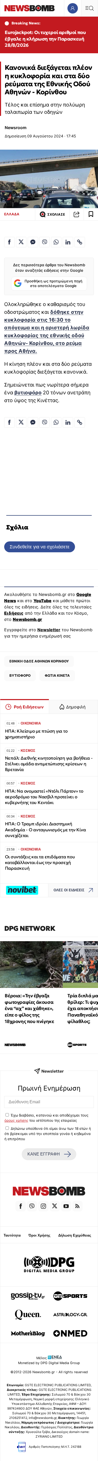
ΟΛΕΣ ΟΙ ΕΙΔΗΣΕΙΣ (69, 890)
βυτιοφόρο (28, 392)
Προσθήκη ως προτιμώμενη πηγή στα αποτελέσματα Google (53, 283)
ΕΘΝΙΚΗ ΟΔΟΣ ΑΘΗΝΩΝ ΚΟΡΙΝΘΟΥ (39, 661)
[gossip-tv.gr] (28, 1296)
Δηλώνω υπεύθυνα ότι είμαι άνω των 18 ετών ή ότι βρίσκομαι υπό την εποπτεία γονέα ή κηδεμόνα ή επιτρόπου (47, 1133)
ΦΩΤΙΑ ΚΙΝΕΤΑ (57, 675)
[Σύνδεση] (72, 8)
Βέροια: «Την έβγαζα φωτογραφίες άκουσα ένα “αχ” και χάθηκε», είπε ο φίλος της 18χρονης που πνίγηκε (29, 1008)
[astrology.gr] (70, 1315)
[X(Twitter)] (55, 1206)
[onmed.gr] (70, 1333)
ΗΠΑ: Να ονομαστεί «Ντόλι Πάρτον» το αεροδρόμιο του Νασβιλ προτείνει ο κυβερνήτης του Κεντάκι (44, 796)
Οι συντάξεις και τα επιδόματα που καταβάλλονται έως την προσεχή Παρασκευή (40, 862)
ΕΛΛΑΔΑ (11, 214)
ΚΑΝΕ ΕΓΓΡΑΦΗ (43, 1154)
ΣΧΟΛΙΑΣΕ (56, 214)
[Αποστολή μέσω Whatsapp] (56, 242)
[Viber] (32, 1206)
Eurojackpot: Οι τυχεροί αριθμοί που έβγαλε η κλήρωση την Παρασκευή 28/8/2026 (45, 38)
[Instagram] (43, 1206)
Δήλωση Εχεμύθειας (74, 1235)
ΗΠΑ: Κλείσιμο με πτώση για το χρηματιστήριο (36, 734)
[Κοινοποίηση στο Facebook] (9, 242)
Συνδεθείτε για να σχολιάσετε (40, 546)
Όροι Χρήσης (39, 1235)
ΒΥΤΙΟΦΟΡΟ (20, 675)
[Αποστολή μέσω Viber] (44, 242)
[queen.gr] (28, 1315)
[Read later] (91, 214)
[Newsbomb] (49, 1191)
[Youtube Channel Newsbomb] (66, 1206)
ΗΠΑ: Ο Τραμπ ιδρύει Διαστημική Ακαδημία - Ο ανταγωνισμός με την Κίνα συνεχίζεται (45, 829)
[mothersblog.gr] (28, 1333)
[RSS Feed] (77, 1206)
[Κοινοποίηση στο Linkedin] (68, 242)
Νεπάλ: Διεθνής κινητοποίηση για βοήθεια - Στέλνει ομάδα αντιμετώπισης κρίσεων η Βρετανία (49, 763)
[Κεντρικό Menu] (89, 8)
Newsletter (48, 629)
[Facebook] (20, 1206)
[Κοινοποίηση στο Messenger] (33, 242)
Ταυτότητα (12, 1235)
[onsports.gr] (70, 1296)
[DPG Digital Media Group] (49, 1265)
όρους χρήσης (16, 1120)
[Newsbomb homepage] (29, 8)
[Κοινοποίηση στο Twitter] (21, 242)
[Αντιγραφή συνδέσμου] (77, 214)
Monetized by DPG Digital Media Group (49, 1363)
